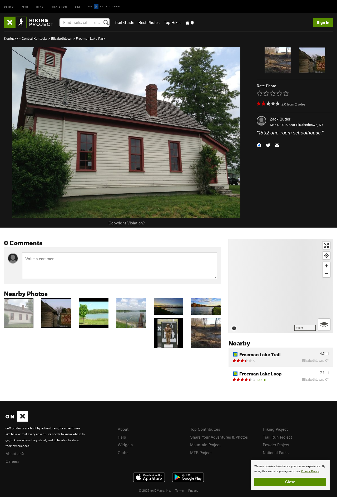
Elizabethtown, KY (309, 125)
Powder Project (276, 444)
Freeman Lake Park (90, 38)
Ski (78, 6)
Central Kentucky (34, 38)
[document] (290, 475)
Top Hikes (172, 22)
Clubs (123, 452)
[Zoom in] (326, 266)
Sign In (323, 22)
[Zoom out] (326, 273)
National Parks (276, 452)
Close (290, 481)
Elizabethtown (61, 38)
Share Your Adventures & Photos (219, 437)
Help (122, 437)
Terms (179, 490)
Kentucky (11, 38)
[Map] (281, 286)
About (123, 429)
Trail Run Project (277, 437)
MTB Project (201, 452)
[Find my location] (326, 255)
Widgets (125, 444)
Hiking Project (275, 429)
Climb (9, 6)
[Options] (324, 324)
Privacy (193, 490)
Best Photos (149, 22)
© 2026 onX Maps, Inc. (155, 490)
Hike (40, 6)
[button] (259, 145)
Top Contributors (205, 429)
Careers (12, 461)
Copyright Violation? (126, 222)
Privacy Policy (310, 471)
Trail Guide (124, 22)
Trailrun (59, 6)
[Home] (31, 22)
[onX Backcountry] (105, 7)
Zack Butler (280, 119)
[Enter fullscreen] (326, 245)
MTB (25, 6)
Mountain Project (205, 444)
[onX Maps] (17, 420)
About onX (15, 453)
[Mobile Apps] (190, 22)
